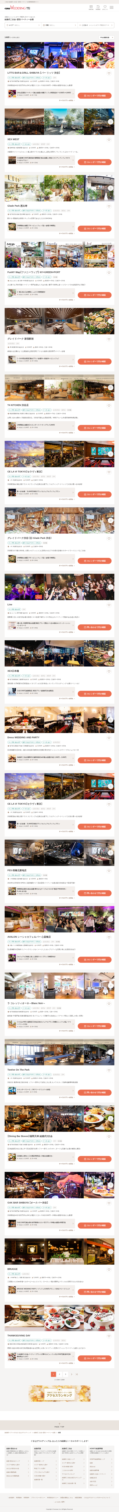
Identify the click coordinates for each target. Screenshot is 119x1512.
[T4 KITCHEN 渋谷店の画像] (59, 387)
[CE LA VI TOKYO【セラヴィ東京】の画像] (59, 454)
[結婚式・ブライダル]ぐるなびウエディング (18, 1432)
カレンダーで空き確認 (96, 96)
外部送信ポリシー (52, 1497)
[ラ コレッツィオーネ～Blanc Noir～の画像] (59, 986)
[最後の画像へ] (110, 55)
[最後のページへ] (76, 1374)
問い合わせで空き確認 (96, 627)
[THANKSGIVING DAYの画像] (59, 1318)
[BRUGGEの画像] (59, 1251)
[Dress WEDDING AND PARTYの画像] (59, 720)
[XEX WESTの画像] (59, 122)
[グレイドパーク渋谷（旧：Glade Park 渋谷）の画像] (59, 520)
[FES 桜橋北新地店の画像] (59, 853)
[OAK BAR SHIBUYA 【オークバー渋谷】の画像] (59, 1185)
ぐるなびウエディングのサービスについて (97, 1497)
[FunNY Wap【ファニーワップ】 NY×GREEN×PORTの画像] (59, 255)
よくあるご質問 (59, 1502)
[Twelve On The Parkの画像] (59, 1052)
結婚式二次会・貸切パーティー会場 (44, 1432)
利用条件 (26, 1497)
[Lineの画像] (59, 587)
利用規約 (19, 1497)
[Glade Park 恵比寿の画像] (59, 188)
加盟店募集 (78, 1497)
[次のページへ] (71, 1374)
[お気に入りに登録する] (109, 73)
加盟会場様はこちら (66, 1497)
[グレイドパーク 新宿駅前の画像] (59, 321)
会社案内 (11, 1497)
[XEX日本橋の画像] (59, 653)
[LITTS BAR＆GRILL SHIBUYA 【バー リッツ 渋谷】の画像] (59, 55)
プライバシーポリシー (38, 1497)
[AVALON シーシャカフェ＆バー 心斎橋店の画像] (59, 919)
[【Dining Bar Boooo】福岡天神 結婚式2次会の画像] (59, 1119)
